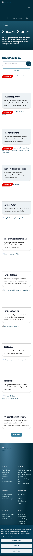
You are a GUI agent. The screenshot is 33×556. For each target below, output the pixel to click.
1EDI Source (21, 494)
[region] (16, 540)
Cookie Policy (16, 533)
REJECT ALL (16, 546)
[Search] (28, 63)
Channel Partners (7, 494)
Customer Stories (17, 18)
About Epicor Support (24, 470)
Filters (16, 70)
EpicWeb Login (22, 477)
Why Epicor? (5, 472)
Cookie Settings (22, 519)
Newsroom (5, 479)
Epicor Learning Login (24, 474)
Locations (5, 477)
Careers (4, 474)
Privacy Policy (22, 517)
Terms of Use (21, 514)
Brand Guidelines (7, 481)
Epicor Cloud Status (23, 483)
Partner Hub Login (7, 499)
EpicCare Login (22, 472)
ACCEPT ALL (16, 551)
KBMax (20, 499)
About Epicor (6, 470)
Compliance (21, 521)
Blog (8, 18)
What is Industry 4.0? (8, 514)
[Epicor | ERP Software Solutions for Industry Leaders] (8, 7)
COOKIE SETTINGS (16, 540)
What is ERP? (6, 517)
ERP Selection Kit (7, 519)
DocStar (20, 503)
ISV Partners (5, 497)
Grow (19, 497)
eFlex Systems (22, 501)
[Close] (31, 527)
